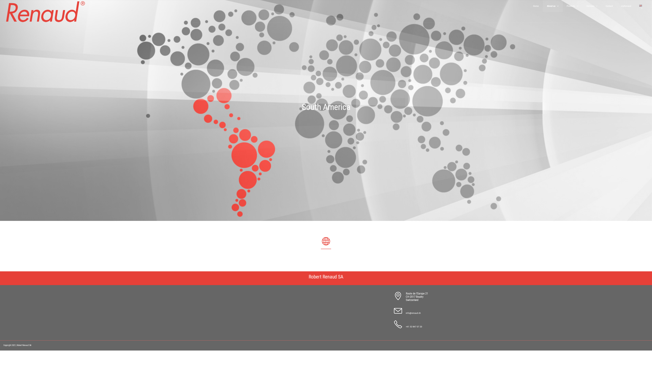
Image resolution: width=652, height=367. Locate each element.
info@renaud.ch (413, 313)
